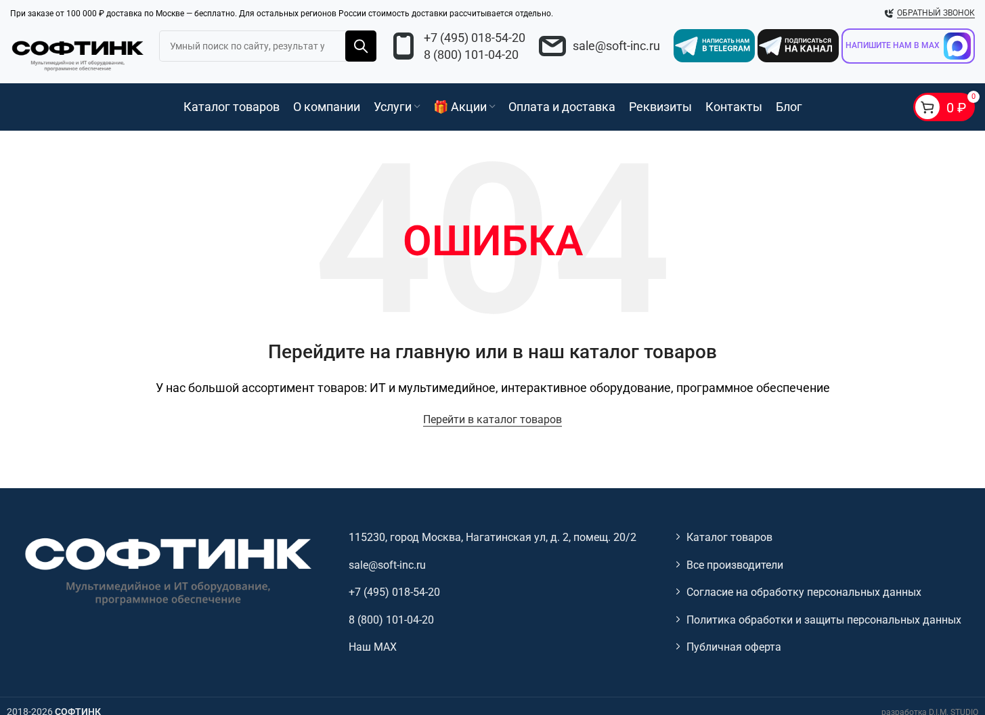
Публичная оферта (733, 647)
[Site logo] (78, 53)
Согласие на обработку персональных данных (803, 592)
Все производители (734, 565)
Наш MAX (373, 647)
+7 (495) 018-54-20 (474, 37)
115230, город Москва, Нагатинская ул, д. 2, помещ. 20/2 (492, 537)
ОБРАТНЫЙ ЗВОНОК (936, 13)
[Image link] (166, 570)
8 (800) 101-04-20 (471, 54)
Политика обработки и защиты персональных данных (823, 619)
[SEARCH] (360, 46)
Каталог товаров (729, 537)
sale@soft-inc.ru (616, 46)
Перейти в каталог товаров (492, 419)
